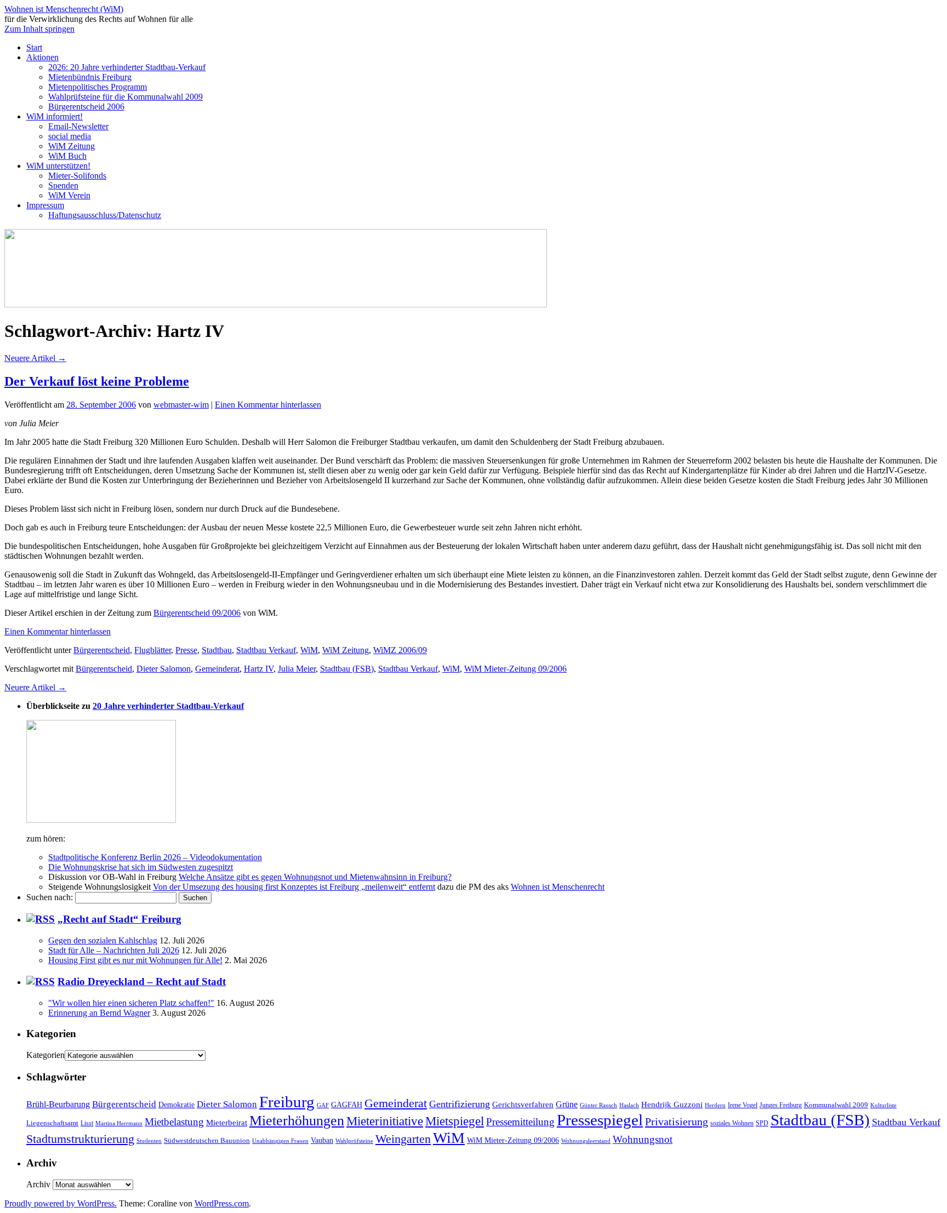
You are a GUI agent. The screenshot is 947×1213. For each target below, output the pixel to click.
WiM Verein (69, 195)
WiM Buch (67, 156)
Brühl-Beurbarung (58, 1104)
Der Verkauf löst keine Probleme (96, 381)
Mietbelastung (174, 1122)
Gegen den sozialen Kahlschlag (102, 940)
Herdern (715, 1105)
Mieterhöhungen (296, 1121)
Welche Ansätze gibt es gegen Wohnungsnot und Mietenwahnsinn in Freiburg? (315, 877)
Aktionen (42, 57)
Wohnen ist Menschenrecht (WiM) (63, 9)
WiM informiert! (54, 116)
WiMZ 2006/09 (400, 650)
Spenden (63, 185)
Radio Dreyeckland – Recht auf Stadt (142, 981)
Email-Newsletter (78, 126)
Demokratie (176, 1104)
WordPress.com (222, 1203)
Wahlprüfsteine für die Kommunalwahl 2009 (125, 96)
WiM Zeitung (71, 146)
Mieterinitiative (384, 1121)
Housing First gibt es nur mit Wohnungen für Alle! (135, 960)
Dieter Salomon (163, 668)
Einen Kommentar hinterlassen (268, 404)
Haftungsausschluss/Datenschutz (104, 215)
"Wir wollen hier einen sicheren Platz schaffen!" (131, 1003)
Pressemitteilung (520, 1122)
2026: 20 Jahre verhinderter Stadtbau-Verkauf (127, 67)
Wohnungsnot (642, 1139)
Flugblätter (152, 650)
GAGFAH (346, 1105)
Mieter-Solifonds (77, 175)
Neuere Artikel (35, 358)
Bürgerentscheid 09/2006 (197, 612)
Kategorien (45, 1055)
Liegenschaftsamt (52, 1123)
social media (69, 136)
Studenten (149, 1141)
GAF (323, 1105)
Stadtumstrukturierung (80, 1139)
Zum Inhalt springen (39, 28)
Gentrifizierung (459, 1103)
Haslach (629, 1105)
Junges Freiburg (781, 1105)
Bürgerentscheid (101, 650)
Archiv (38, 1184)
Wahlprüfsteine (354, 1140)
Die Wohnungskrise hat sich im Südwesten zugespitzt (140, 867)
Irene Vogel (742, 1105)
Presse (186, 650)
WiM (309, 650)
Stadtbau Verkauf (266, 650)
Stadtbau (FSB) (347, 668)
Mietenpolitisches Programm (97, 86)
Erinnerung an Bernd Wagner (99, 1012)
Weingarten (403, 1139)
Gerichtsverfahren (523, 1104)
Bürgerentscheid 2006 (86, 106)
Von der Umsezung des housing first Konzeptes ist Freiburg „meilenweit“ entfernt (294, 886)
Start (34, 47)
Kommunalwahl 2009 (836, 1105)
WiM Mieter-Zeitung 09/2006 (515, 668)
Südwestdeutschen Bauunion (207, 1140)
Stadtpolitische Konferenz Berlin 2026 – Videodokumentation (155, 857)
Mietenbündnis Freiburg (90, 77)
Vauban (322, 1140)
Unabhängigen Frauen (280, 1141)
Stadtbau (217, 650)
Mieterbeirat (226, 1122)
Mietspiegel (454, 1121)
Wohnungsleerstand (586, 1140)
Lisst (87, 1123)
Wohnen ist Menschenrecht (557, 886)
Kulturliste (883, 1105)
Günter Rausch (598, 1105)
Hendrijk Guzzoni (672, 1104)
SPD (762, 1123)
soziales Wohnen (732, 1123)
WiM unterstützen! (58, 165)
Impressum (45, 205)
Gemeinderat (217, 668)
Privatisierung (676, 1121)
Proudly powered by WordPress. (60, 1203)
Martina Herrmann (118, 1123)
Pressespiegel (600, 1120)
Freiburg (287, 1102)
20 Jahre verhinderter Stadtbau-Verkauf (168, 706)
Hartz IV (258, 668)
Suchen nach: (49, 897)
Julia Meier (297, 668)
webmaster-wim (181, 404)
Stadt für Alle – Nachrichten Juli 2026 (113, 950)
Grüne (567, 1104)
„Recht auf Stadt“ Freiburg (119, 919)
